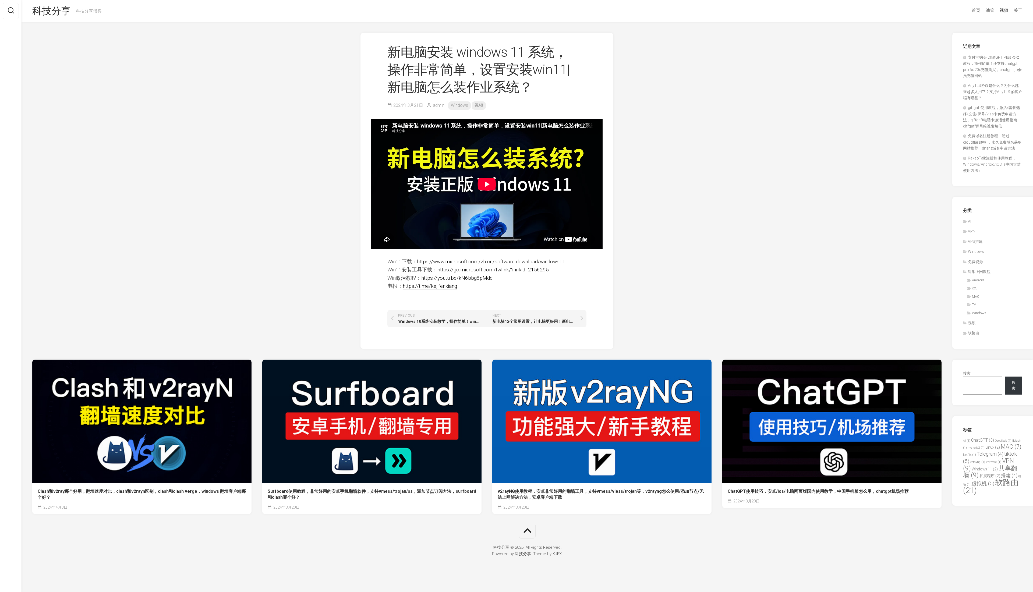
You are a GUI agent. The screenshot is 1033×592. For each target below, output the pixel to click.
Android (978, 280)
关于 (1018, 10)
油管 (990, 10)
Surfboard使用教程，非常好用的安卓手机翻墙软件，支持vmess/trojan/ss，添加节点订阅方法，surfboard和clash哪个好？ (372, 494)
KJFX (557, 553)
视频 (1004, 10)
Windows (459, 105)
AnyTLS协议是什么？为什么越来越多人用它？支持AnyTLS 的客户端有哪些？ (992, 91)
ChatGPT (982, 440)
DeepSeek (1003, 440)
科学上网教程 (979, 272)
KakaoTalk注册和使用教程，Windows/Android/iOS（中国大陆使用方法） (992, 164)
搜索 (967, 373)
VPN (971, 231)
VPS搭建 (975, 241)
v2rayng (977, 462)
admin (438, 105)
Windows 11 (985, 469)
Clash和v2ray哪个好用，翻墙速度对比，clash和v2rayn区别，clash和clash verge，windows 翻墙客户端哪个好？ (142, 494)
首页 (976, 10)
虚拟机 (982, 483)
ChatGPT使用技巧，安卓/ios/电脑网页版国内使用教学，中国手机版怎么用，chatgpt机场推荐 (818, 491)
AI (969, 221)
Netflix (969, 454)
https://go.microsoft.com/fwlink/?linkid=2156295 (493, 270)
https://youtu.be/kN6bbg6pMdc (457, 278)
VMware (993, 462)
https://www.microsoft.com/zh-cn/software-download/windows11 (491, 261)
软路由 (973, 333)
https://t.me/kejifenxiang (430, 286)
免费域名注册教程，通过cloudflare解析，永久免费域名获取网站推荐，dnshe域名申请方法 (992, 142)
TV (974, 305)
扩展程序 (989, 476)
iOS (974, 288)
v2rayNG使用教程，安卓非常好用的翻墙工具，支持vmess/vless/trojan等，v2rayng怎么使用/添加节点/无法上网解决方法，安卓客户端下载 (601, 494)
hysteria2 (976, 447)
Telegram (990, 454)
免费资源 (975, 262)
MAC (975, 297)
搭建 (1009, 475)
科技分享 (51, 11)
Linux (992, 447)
